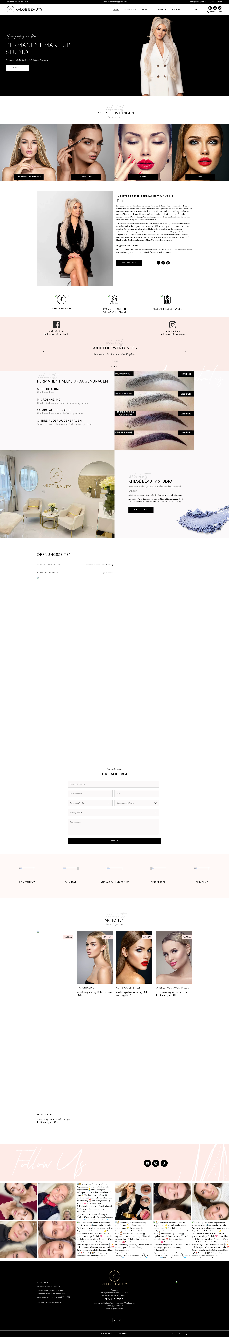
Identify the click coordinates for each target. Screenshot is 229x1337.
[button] (111, 367)
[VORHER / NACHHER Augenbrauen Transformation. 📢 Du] (95, 1239)
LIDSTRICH (143, 177)
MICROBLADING (45, 1114)
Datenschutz (176, 1334)
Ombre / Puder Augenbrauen (173, 987)
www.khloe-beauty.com (55, 1293)
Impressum (188, 1334)
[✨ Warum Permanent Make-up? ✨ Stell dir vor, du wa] (133, 1201)
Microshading (85, 987)
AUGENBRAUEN (86, 177)
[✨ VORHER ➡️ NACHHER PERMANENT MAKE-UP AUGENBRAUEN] (57, 1201)
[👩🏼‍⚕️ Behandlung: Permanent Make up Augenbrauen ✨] (18, 1201)
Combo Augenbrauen (129, 987)
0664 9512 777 (215, 11)
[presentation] (43, 351)
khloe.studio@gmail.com (54, 1290)
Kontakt (123, 1334)
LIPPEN (200, 177)
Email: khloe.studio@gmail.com (114, 2)
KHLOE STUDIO (108, 1334)
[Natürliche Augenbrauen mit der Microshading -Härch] (57, 1239)
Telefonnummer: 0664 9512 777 (20, 2)
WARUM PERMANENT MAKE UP (29, 177)
